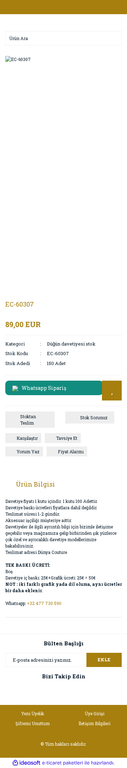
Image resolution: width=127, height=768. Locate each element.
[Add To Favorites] (112, 390)
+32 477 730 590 (44, 603)
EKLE (104, 659)
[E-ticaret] (62, 763)
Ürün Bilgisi (35, 484)
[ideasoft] (26, 763)
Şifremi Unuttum (33, 723)
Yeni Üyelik (32, 713)
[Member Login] (63, 7)
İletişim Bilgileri (94, 723)
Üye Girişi (94, 713)
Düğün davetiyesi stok (71, 344)
